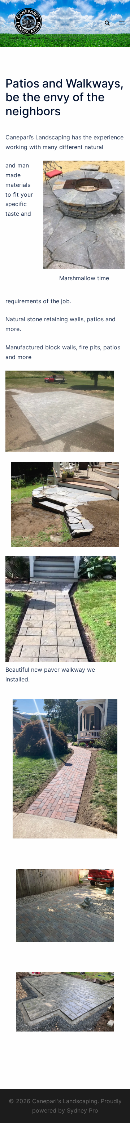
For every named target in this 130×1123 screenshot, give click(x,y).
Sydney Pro (82, 1110)
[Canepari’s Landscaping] (28, 22)
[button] (107, 23)
